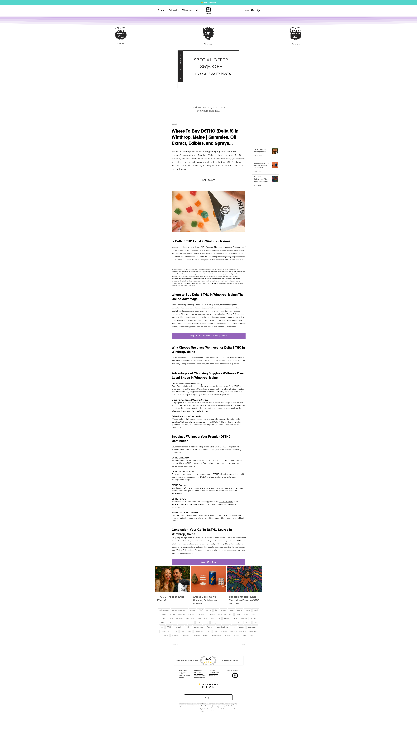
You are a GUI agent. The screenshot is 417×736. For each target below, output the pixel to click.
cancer (238, 614)
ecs (219, 619)
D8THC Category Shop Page (228, 515)
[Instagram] (203, 687)
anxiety (192, 610)
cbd (230, 614)
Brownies (223, 631)
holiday (205, 635)
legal (244, 635)
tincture (172, 614)
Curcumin (185, 635)
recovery (182, 623)
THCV (201, 610)
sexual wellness (222, 627)
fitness (248, 610)
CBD (162, 623)
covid (166, 635)
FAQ (182, 631)
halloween (196, 635)
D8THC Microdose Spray (223, 474)
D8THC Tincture (226, 501)
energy (223, 610)
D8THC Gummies (191, 488)
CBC (206, 619)
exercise (191, 614)
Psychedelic (199, 631)
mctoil (256, 610)
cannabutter (165, 631)
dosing (239, 610)
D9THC (235, 619)
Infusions (179, 619)
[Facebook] (206, 687)
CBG (163, 619)
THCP (171, 619)
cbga (233, 627)
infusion (227, 635)
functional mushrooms (238, 631)
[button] (174, 10)
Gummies (215, 3)
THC (255, 623)
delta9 (248, 623)
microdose (222, 614)
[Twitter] (210, 687)
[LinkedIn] (213, 687)
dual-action (178, 627)
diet (216, 610)
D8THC (212, 614)
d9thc (246, 614)
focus (231, 610)
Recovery (210, 627)
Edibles (226, 619)
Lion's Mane (238, 623)
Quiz (208, 631)
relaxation (226, 623)
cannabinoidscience (179, 610)
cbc (199, 619)
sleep (164, 614)
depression (202, 614)
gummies (181, 614)
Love (251, 635)
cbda (199, 623)
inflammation (216, 635)
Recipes (244, 619)
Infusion (236, 635)
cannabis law (198, 627)
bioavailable (252, 627)
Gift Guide (252, 631)
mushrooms (171, 623)
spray (206, 623)
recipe (188, 627)
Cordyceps (216, 623)
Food (189, 631)
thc (162, 627)
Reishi (191, 623)
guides (208, 610)
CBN (253, 614)
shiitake (241, 627)
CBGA (175, 631)
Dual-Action (190, 619)
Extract (253, 619)
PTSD (169, 627)
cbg (215, 631)
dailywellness (164, 610)
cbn (212, 619)
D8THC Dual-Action (213, 460)
